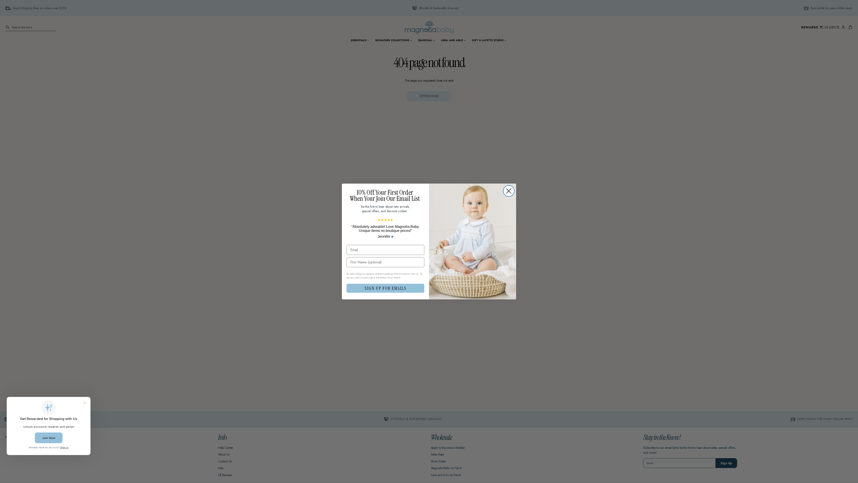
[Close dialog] (508, 191)
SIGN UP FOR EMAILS (385, 288)
